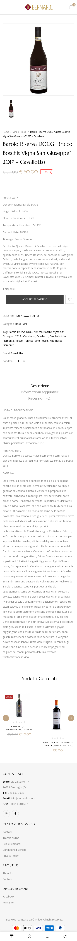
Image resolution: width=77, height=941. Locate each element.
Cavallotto (17, 353)
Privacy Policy (10, 855)
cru (52, 336)
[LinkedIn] (24, 361)
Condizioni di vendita (15, 849)
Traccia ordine (11, 838)
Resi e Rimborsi (12, 844)
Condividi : (8, 361)
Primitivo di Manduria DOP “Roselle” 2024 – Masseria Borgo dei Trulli (58, 747)
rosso (19, 340)
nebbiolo (60, 336)
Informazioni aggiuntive (40, 392)
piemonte (8, 340)
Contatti (7, 832)
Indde (38, 919)
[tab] (39, 386)
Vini (15, 131)
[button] (71, 7)
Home (6, 131)
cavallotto (42, 336)
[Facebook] (18, 361)
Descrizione (40, 386)
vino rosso (41, 340)
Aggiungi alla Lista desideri (69, 299)
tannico (28, 340)
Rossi (24, 131)
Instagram (9, 902)
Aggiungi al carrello (34, 299)
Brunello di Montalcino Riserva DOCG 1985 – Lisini (19, 729)
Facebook (8, 896)
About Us (8, 873)
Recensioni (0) (39, 398)
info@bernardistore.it (23, 798)
